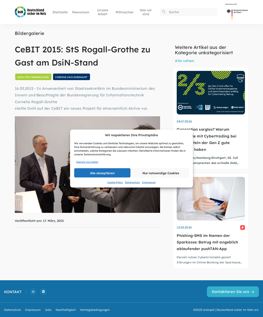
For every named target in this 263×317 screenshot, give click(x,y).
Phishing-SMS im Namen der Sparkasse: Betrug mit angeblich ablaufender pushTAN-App (207, 242)
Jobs (48, 309)
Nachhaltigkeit (66, 309)
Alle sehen (184, 60)
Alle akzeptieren (102, 173)
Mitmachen (125, 12)
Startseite (60, 12)
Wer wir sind (146, 12)
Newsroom (80, 12)
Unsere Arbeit (102, 12)
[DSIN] (30, 11)
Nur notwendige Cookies (160, 173)
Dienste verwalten (87, 162)
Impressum (149, 182)
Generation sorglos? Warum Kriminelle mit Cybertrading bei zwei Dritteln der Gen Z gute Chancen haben (206, 139)
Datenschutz (132, 182)
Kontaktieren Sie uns (230, 291)
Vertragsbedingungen (95, 309)
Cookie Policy (115, 182)
